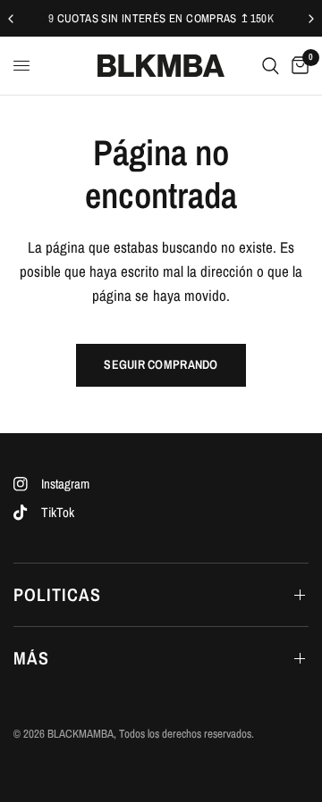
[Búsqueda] (270, 66)
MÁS (31, 658)
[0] (297, 66)
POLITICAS (57, 594)
